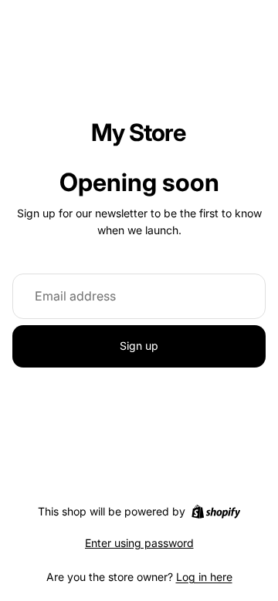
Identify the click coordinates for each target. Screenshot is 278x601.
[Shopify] (216, 512)
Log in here (204, 576)
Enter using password (139, 542)
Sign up (139, 345)
